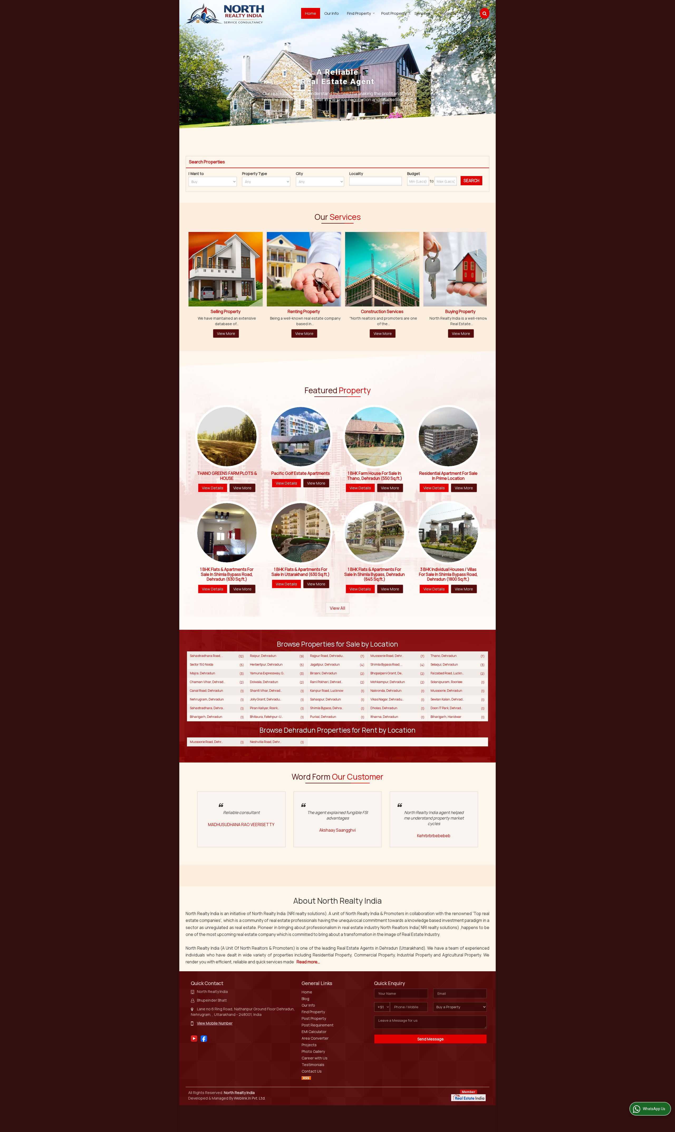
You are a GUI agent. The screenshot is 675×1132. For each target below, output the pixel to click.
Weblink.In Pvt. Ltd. (250, 1098)
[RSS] (306, 1077)
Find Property (359, 13)
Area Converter (315, 1038)
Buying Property (307, 311)
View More (230, 333)
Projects (448, 13)
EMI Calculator (314, 1031)
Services (422, 13)
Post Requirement (318, 1024)
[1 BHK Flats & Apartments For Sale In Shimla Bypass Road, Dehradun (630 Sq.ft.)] (227, 532)
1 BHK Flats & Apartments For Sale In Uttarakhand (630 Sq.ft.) (301, 572)
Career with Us (314, 1057)
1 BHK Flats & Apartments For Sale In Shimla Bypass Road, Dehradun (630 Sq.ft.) (226, 574)
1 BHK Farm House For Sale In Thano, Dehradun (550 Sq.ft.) (374, 476)
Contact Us (312, 1071)
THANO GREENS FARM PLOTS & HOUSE (227, 476)
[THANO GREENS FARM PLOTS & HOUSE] (227, 436)
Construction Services (229, 311)
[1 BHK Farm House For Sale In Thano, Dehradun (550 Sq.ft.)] (374, 436)
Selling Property (464, 311)
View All (337, 608)
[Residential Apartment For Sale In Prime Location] (448, 436)
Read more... (308, 962)
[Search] (484, 13)
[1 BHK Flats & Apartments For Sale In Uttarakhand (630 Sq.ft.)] (300, 532)
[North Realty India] (225, 13)
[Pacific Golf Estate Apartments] (300, 436)
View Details (212, 487)
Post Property (393, 13)
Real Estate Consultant (386, 311)
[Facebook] (204, 1038)
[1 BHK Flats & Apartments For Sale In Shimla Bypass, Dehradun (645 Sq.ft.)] (374, 532)
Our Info (331, 13)
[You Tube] (194, 1038)
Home (310, 13)
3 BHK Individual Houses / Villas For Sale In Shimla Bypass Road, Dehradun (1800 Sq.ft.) (448, 574)
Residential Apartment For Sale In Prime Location (448, 476)
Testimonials (313, 1064)
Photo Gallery (313, 1051)
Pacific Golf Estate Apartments (300, 473)
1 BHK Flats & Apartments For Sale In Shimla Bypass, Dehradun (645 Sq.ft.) (374, 574)
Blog (305, 998)
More (469, 13)
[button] (215, 1023)
